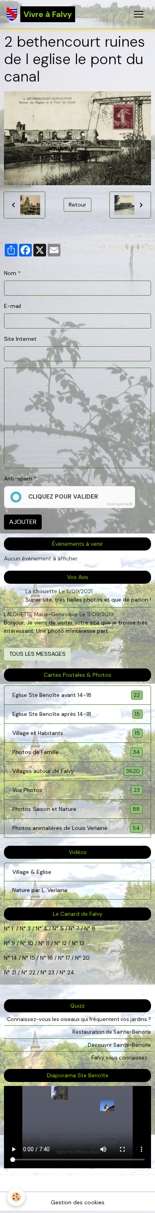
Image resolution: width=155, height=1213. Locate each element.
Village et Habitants (76, 733)
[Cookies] (16, 1197)
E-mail (12, 305)
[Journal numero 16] (57, 957)
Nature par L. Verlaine (40, 890)
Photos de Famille (76, 752)
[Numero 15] (39, 957)
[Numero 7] (83, 928)
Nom (10, 273)
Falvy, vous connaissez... (121, 1057)
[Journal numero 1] (26, 928)
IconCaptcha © (119, 504)
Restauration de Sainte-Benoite (111, 1032)
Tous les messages (37, 653)
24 (70, 972)
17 (68, 957)
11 (47, 943)
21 (15, 972)
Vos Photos (76, 790)
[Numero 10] (38, 943)
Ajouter (23, 522)
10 (29, 943)
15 (32, 957)
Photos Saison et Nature (76, 809)
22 (31, 972)
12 (65, 943)
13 (81, 943)
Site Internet (20, 338)
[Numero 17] (74, 957)
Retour (77, 204)
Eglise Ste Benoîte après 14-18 (76, 714)
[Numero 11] (61, 943)
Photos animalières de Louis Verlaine (76, 828)
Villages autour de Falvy (76, 771)
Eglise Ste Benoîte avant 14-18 (76, 695)
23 (51, 972)
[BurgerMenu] (139, 14)
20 (85, 957)
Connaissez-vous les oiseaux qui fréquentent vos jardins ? (79, 1019)
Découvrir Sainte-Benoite (119, 1045)
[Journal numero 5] (68, 928)
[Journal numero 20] (11, 972)
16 (50, 957)
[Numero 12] (71, 943)
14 (14, 957)
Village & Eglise (31, 871)
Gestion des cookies (78, 1202)
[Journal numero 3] (35, 928)
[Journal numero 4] (51, 928)
